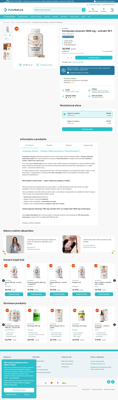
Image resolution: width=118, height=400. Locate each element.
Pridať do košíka (93, 58)
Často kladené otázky (95, 4)
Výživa (83, 16)
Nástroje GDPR (36, 367)
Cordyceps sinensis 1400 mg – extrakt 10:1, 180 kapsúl (47, 22)
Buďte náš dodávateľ (67, 364)
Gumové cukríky (74, 16)
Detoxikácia (64, 16)
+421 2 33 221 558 (77, 62)
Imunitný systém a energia (23, 22)
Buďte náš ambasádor (67, 361)
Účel (12, 22)
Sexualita (55, 16)
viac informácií (14, 378)
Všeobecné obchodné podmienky (41, 372)
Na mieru (26, 394)
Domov (7, 22)
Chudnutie (47, 16)
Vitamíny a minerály (36, 16)
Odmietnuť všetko (11, 394)
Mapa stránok (86, 389)
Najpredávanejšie (23, 16)
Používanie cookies (96, 389)
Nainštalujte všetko (19, 390)
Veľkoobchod (65, 367)
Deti (89, 16)
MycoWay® (65, 28)
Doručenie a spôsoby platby (40, 369)
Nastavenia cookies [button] (109, 389)
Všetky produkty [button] (10, 16)
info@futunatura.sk (109, 4)
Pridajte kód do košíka (105, 1)
